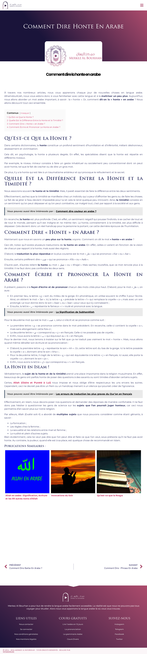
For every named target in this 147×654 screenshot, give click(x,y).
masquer (25, 113)
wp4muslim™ (8, 652)
